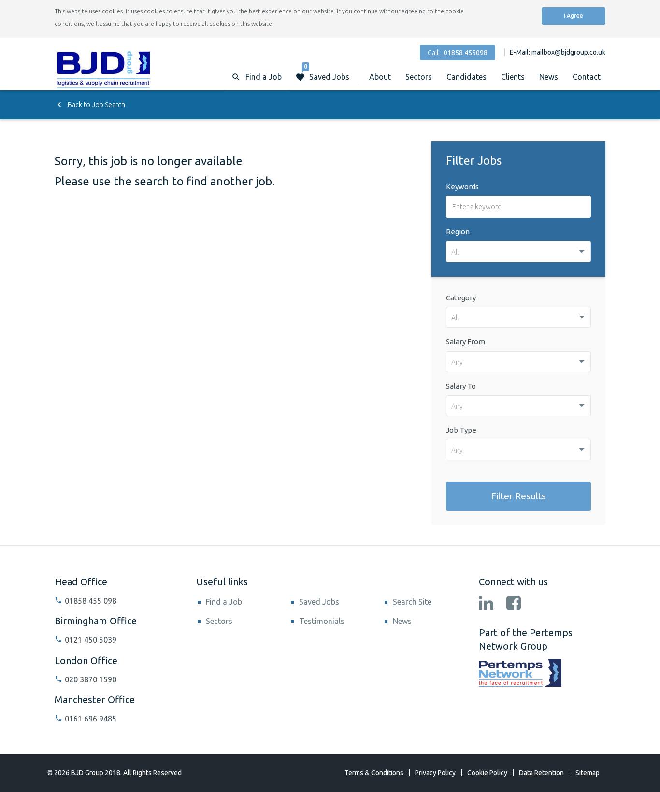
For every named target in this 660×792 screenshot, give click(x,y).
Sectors (418, 76)
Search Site (412, 601)
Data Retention (541, 773)
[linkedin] (486, 604)
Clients (513, 76)
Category (461, 298)
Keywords (462, 187)
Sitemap (587, 773)
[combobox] (518, 251)
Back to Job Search (95, 105)
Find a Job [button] (263, 76)
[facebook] (513, 604)
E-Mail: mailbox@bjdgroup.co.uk (557, 52)
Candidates (466, 76)
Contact (587, 76)
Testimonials (321, 621)
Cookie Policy (487, 773)
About (380, 76)
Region (458, 231)
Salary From (465, 342)
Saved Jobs (326, 72)
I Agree (573, 16)
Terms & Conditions (373, 773)
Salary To (461, 386)
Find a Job (224, 601)
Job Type (461, 430)
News (548, 76)
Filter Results (518, 496)
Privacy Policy (435, 773)
